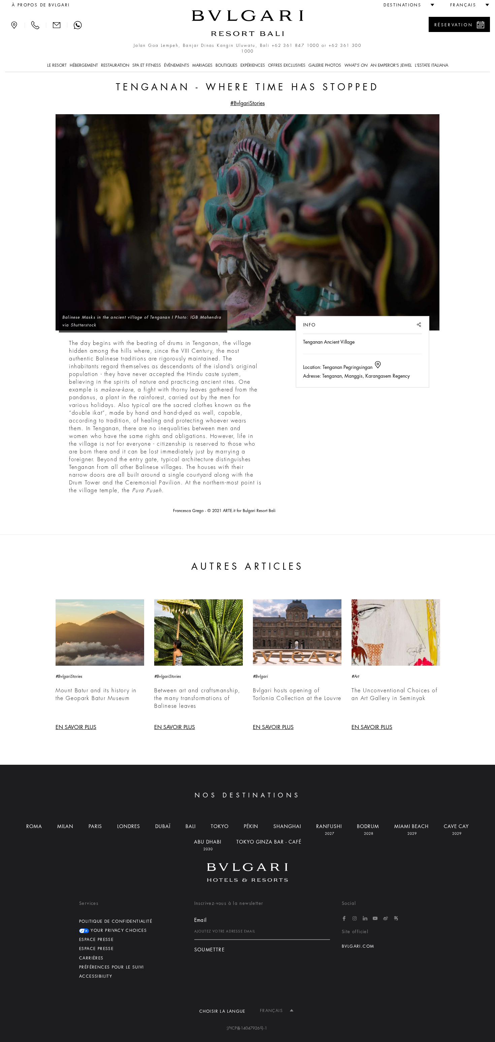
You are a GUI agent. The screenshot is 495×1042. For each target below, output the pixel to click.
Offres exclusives (286, 65)
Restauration (115, 65)
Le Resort (57, 65)
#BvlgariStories (247, 103)
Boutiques (226, 65)
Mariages (202, 65)
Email (200, 920)
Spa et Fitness (146, 65)
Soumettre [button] (209, 950)
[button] (406, 5)
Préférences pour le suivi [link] (111, 967)
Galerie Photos (324, 65)
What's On (355, 65)
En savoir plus (76, 727)
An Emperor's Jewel (391, 65)
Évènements (176, 65)
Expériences (252, 65)
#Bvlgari (260, 676)
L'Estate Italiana (431, 65)
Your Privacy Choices (118, 930)
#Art (355, 676)
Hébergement (84, 65)
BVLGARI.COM (358, 946)
